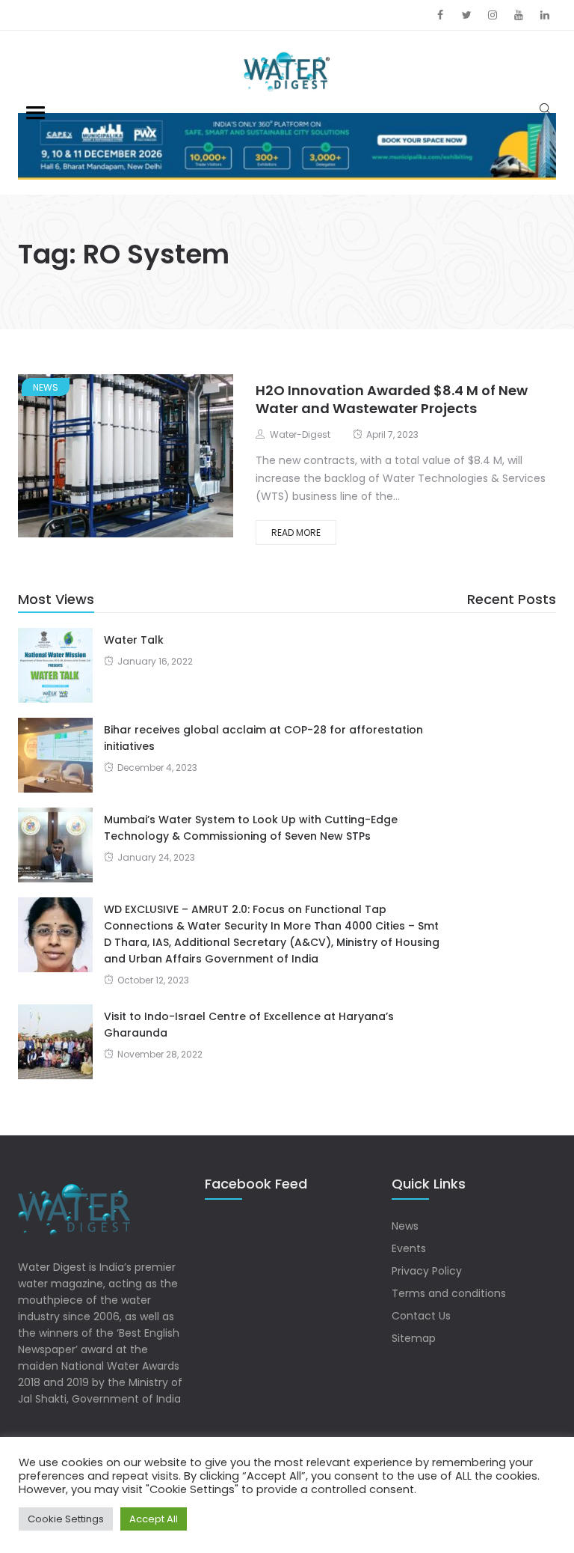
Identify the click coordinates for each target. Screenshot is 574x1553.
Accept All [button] (153, 1519)
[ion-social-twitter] (466, 15)
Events (409, 1248)
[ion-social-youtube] (518, 15)
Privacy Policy (427, 1270)
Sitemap (414, 1338)
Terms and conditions (449, 1293)
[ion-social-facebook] (440, 15)
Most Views (56, 599)
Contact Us (421, 1315)
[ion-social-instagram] (492, 15)
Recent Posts (511, 599)
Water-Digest (300, 434)
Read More (296, 532)
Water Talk (134, 639)
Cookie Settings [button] (66, 1519)
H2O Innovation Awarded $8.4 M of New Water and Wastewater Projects (392, 399)
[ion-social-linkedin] (545, 15)
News (45, 387)
